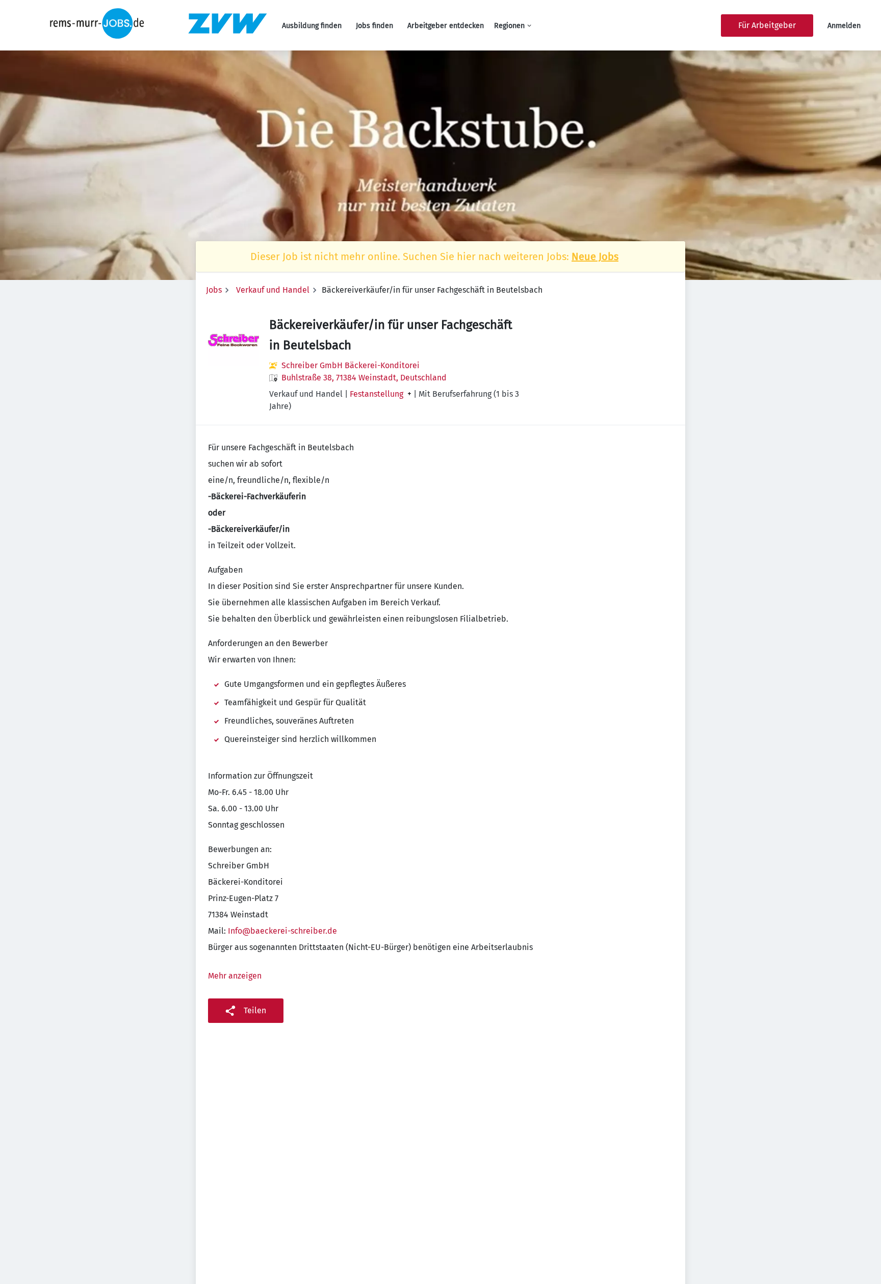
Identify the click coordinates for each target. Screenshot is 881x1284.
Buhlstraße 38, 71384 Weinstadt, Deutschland (364, 377)
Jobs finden (374, 25)
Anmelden (844, 25)
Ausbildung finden (312, 25)
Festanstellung (376, 394)
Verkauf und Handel (272, 290)
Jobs (214, 290)
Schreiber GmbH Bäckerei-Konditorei (350, 365)
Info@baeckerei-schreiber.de (282, 931)
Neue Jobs (595, 256)
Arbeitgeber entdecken (445, 25)
